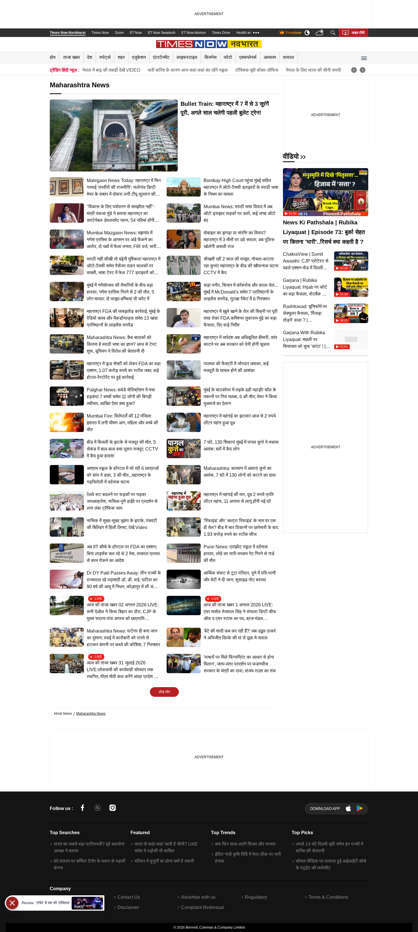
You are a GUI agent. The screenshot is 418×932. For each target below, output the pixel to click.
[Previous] (354, 70)
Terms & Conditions (328, 897)
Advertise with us (198, 897)
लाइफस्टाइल (187, 57)
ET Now (136, 33)
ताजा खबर (71, 57)
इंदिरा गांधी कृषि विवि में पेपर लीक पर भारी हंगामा (248, 857)
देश (89, 57)
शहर (121, 57)
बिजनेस (210, 57)
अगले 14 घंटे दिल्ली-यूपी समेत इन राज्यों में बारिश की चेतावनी (329, 847)
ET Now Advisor (193, 33)
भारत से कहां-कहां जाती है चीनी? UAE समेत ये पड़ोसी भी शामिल (166, 847)
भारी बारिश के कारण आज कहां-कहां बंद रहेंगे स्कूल (188, 70)
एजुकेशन (139, 57)
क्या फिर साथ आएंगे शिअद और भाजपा (245, 844)
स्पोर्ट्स (105, 57)
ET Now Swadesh (161, 33)
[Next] (362, 70)
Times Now (100, 33)
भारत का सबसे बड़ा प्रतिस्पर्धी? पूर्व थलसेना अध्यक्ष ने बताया (89, 847)
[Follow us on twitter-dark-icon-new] (97, 809)
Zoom (119, 33)
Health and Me (247, 33)
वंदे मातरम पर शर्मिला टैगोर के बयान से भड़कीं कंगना (89, 864)
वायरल (288, 57)
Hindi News (63, 714)
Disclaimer (128, 907)
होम (52, 57)
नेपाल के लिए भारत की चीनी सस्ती (313, 70)
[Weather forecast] (320, 33)
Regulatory (256, 897)
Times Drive (221, 33)
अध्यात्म (270, 57)
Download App (325, 809)
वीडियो (291, 156)
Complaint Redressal (202, 907)
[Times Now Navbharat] (209, 44)
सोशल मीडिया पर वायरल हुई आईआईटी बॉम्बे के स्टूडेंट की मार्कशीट (331, 864)
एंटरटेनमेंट (161, 57)
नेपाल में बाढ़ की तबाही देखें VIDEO (111, 70)
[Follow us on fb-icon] (82, 809)
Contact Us (128, 897)
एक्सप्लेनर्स (247, 57)
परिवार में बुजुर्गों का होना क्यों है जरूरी (164, 861)
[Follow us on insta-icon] (112, 809)
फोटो (228, 57)
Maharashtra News (90, 714)
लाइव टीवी (358, 33)
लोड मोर (164, 692)
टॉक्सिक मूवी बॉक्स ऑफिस (256, 70)
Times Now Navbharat (68, 33)
